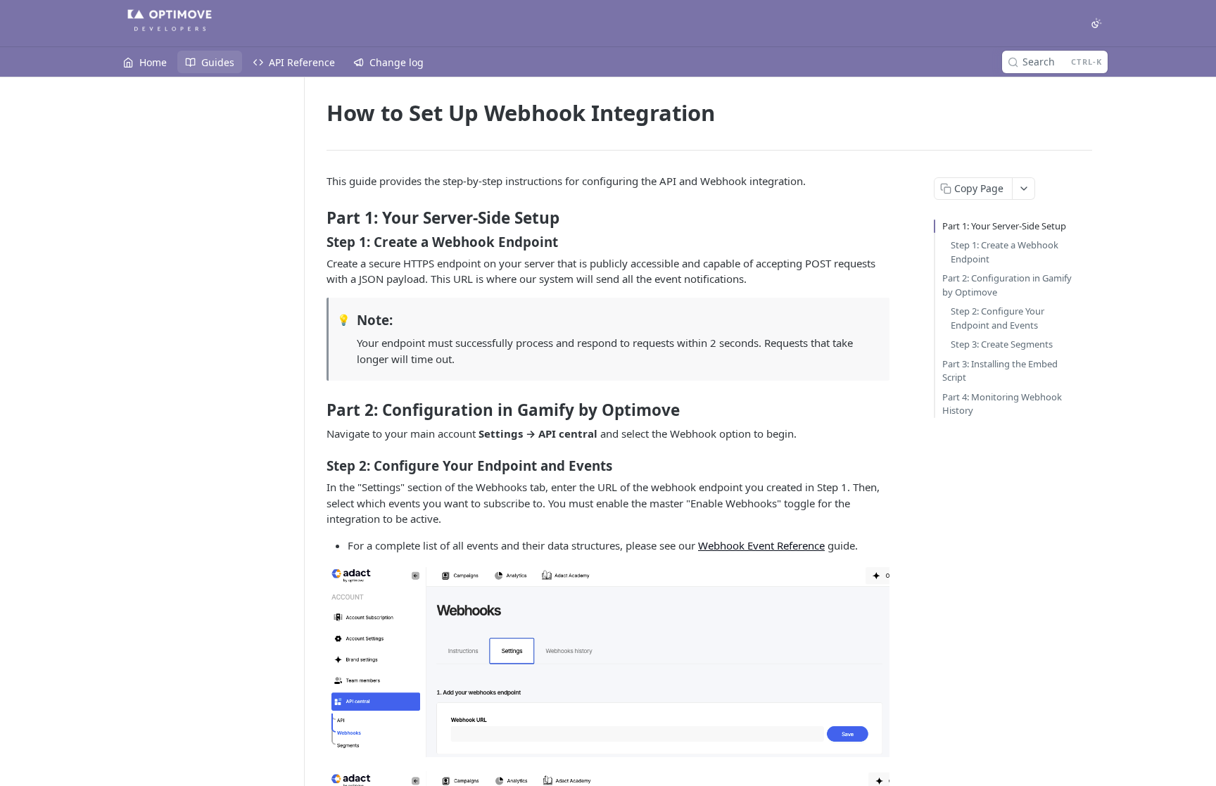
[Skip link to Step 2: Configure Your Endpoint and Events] (317, 465)
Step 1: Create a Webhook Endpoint (1004, 252)
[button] (608, 662)
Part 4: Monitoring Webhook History (1002, 404)
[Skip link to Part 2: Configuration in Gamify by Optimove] (317, 410)
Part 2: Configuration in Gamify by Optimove (1007, 285)
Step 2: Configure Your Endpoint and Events (997, 318)
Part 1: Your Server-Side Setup (1004, 226)
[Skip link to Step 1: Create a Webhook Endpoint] (317, 242)
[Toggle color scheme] (1096, 23)
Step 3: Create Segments (1002, 344)
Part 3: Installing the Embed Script (1000, 370)
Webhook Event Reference (761, 545)
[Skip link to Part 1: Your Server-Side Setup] (317, 218)
